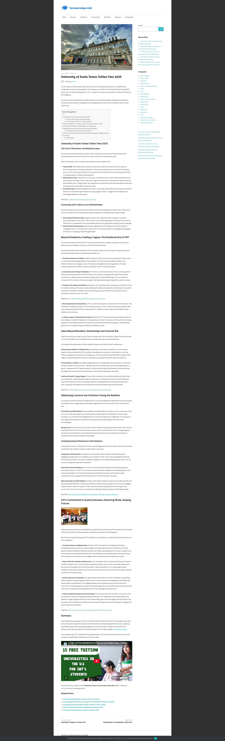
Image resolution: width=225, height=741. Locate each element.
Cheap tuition (144, 78)
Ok (155, 738)
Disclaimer (107, 17)
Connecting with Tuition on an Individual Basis (79, 121)
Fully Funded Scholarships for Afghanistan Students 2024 (83, 707)
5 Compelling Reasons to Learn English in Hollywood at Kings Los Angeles (88, 702)
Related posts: (70, 138)
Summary (66, 135)
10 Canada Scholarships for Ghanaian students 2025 (81, 710)
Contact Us (83, 17)
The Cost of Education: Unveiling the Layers (78, 119)
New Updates (144, 94)
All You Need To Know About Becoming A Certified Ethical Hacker (90, 610)
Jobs (141, 91)
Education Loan (145, 83)
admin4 (74, 81)
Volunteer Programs (146, 123)
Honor (142, 89)
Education (73, 73)
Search (140, 25)
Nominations (144, 96)
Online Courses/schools (147, 99)
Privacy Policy (95, 17)
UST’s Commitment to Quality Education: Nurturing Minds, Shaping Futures (86, 133)
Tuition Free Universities (148, 120)
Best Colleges (144, 76)
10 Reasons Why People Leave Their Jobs (82, 199)
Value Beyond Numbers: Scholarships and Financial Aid (79, 126)
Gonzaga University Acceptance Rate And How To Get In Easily (84, 704)
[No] (223, 738)
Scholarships (129, 17)
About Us (73, 17)
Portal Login (144, 102)
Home (64, 17)
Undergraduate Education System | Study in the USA (81, 699)
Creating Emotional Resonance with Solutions (79, 131)
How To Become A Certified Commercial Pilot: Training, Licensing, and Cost (93, 494)
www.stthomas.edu (120, 629)
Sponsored (143, 109)
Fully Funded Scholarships (148, 86)
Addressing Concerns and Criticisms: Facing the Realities (80, 128)
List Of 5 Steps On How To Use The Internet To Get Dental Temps (89, 389)
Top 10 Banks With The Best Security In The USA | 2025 (86, 298)
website (63, 688)
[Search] (160, 29)
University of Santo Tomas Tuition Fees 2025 (76, 117)
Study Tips (143, 112)
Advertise (118, 17)
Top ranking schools (146, 117)
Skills (142, 107)
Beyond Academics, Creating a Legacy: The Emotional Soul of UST (82, 124)
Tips (141, 115)
